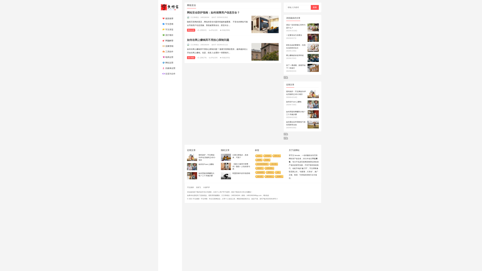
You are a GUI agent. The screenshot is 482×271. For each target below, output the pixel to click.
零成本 (267, 159)
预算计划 (276, 155)
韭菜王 (259, 155)
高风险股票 (260, 172)
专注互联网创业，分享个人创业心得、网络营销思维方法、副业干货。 (234, 199)
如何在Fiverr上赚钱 (293, 102)
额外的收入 (269, 176)
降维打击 (270, 172)
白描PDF (206, 187)
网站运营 (169, 63)
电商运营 (169, 57)
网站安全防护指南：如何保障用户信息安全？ (213, 12)
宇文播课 (196, 199)
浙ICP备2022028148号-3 (268, 199)
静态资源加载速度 (262, 164)
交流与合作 (170, 74)
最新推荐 (169, 18)
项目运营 (259, 176)
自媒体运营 (170, 68)
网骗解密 (169, 41)
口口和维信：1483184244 (200, 17)
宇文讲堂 (169, 29)
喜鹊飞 (198, 187)
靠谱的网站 (269, 168)
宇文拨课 (190, 187)
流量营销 (169, 46)
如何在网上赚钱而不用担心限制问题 (208, 39)
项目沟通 (274, 164)
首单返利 (267, 155)
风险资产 (259, 168)
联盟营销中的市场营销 (241, 173)
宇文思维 (169, 24)
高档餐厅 (279, 176)
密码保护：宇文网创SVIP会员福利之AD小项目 (207, 157)
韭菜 (278, 172)
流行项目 (169, 35)
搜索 (315, 7)
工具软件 (169, 52)
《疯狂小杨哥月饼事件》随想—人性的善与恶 (241, 166)
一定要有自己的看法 (294, 35)
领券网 (259, 159)
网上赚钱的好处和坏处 (295, 55)
